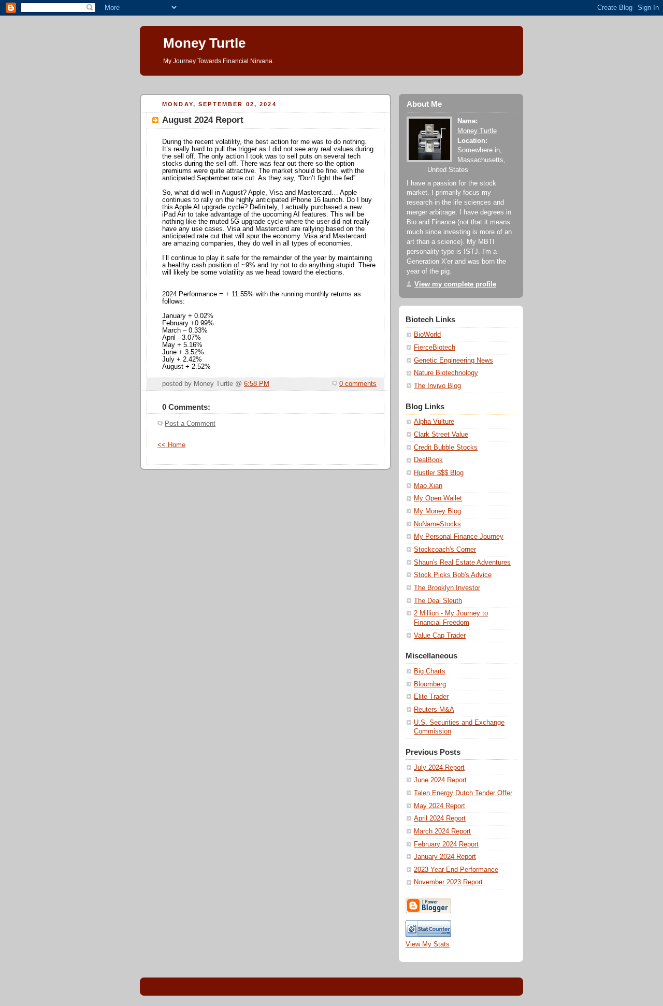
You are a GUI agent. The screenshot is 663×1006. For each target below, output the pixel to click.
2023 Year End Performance (456, 869)
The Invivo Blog (437, 386)
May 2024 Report (439, 806)
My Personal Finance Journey (458, 536)
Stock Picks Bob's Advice (453, 575)
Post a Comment (190, 423)
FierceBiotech (434, 347)
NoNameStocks (437, 524)
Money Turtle (204, 43)
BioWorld (427, 334)
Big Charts (429, 671)
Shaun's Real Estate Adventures (462, 562)
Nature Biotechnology (446, 373)
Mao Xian (428, 486)
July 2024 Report (439, 767)
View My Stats (428, 944)
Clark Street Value (441, 434)
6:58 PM (256, 383)
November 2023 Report (448, 882)
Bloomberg (430, 684)
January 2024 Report (445, 856)
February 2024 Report (446, 844)
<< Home (171, 445)
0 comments (358, 383)
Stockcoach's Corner (445, 549)
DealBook (428, 460)
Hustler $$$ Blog (439, 473)
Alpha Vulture (434, 421)
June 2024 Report (440, 780)
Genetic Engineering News (453, 360)
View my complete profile (455, 284)
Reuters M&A (434, 709)
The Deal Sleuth (438, 601)
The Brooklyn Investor (447, 588)
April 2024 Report (440, 818)
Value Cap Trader (440, 635)
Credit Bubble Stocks (446, 447)
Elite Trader (431, 696)
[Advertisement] (328, 79)
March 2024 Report (442, 831)
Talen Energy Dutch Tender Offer (463, 793)
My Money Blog (437, 511)
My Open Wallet (438, 498)
